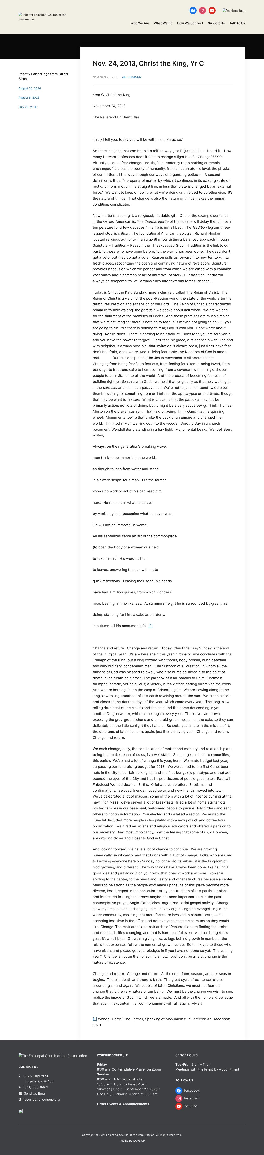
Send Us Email (34, 1093)
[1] (150, 626)
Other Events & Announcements (123, 1104)
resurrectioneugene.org (42, 1099)
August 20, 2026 (30, 88)
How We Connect (190, 23)
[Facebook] (193, 10)
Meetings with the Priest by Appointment (207, 1069)
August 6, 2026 (29, 97)
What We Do (163, 23)
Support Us (216, 23)
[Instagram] (202, 10)
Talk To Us (237, 23)
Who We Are (140, 23)
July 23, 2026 (28, 107)
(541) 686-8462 (35, 1087)
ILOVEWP (139, 1140)
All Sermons (131, 76)
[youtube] (212, 10)
